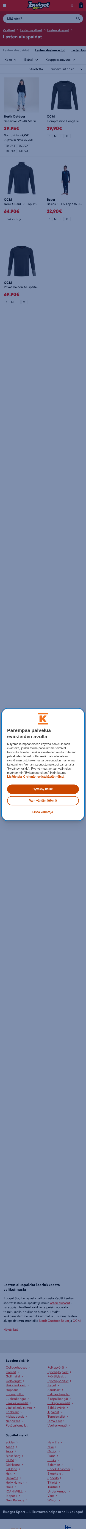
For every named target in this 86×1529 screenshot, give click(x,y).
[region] (43, 764)
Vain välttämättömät (43, 800)
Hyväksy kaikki (43, 789)
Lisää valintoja (42, 812)
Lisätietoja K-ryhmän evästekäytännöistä (35, 777)
